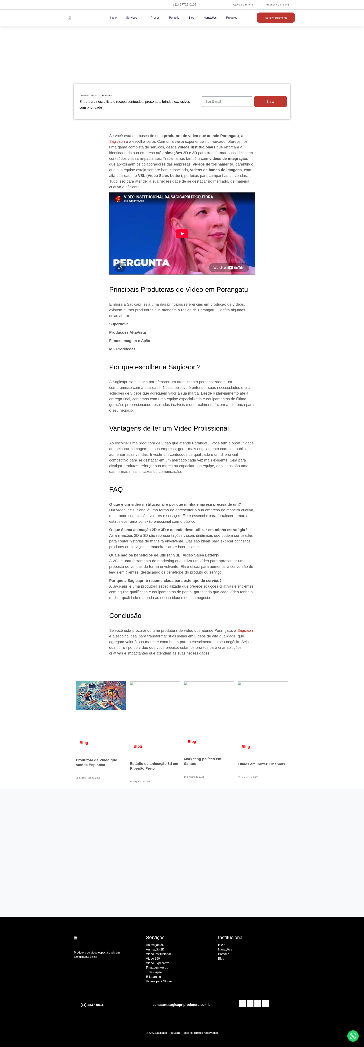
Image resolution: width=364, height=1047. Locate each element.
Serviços (131, 17)
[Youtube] (250, 1003)
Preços (155, 17)
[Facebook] (242, 1003)
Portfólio (174, 17)
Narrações (210, 17)
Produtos (231, 17)
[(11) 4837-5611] (76, 1003)
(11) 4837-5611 (92, 1005)
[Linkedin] (257, 1003)
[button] (353, 1036)
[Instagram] (265, 1003)
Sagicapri (117, 141)
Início (113, 17)
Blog (191, 17)
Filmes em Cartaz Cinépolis (261, 764)
